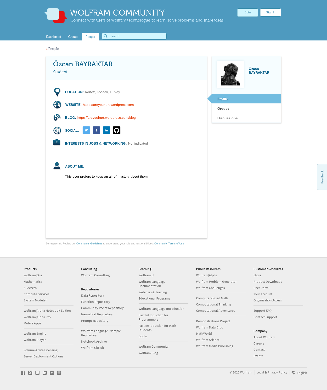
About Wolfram (264, 337)
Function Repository (95, 302)
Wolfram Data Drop (210, 327)
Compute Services (36, 294)
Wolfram (246, 372)
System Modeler (35, 300)
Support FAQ (262, 310)
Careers (259, 343)
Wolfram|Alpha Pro (37, 317)
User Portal (262, 288)
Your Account (263, 294)
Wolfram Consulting (95, 275)
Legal (260, 372)
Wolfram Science (208, 340)
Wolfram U (146, 275)
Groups (223, 108)
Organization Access (268, 300)
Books (143, 336)
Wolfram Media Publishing (214, 346)
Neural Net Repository (97, 314)
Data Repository (92, 295)
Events (258, 356)
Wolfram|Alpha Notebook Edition (47, 310)
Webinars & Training (153, 292)
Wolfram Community (154, 346)
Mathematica (33, 281)
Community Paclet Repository (102, 308)
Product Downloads (268, 281)
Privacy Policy (277, 372)
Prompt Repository (94, 320)
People (52, 49)
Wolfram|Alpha (206, 275)
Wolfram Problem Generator (216, 281)
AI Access (30, 288)
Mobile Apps (32, 323)
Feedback (322, 177)
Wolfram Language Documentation (152, 283)
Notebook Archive (94, 341)
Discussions (227, 118)
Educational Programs (154, 298)
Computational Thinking (213, 304)
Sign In (270, 12)
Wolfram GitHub (92, 347)
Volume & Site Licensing (40, 350)
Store (257, 275)
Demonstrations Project (213, 321)
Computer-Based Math (212, 298)
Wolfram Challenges (210, 288)
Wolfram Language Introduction (161, 308)
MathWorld (204, 333)
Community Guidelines (89, 243)
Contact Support (265, 317)
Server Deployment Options (43, 356)
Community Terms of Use (169, 243)
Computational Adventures (215, 310)
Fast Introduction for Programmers (153, 317)
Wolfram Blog (148, 353)
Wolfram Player (35, 340)
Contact (259, 349)
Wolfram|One (33, 275)
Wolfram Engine (35, 333)
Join (248, 12)
